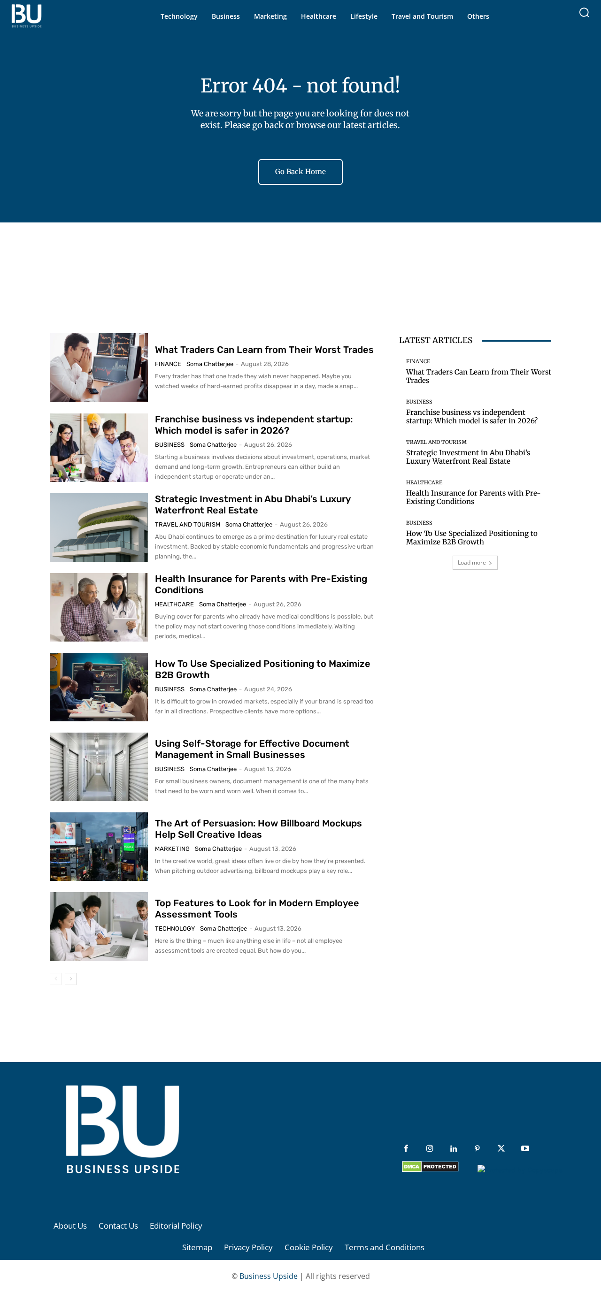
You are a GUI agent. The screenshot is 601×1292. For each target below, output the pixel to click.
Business (170, 445)
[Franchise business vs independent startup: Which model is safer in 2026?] (99, 447)
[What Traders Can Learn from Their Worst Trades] (99, 367)
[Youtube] (525, 1149)
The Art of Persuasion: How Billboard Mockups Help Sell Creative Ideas (258, 829)
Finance (168, 364)
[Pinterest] (477, 1149)
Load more (472, 562)
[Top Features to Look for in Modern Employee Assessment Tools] (99, 926)
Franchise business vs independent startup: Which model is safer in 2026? (254, 424)
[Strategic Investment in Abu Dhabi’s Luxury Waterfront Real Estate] (99, 527)
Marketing (172, 849)
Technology (175, 928)
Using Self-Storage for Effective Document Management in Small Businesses (252, 749)
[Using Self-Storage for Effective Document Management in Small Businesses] (99, 767)
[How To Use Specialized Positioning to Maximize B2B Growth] (99, 687)
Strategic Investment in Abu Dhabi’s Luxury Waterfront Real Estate (253, 504)
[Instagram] (429, 1149)
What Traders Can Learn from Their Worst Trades (264, 349)
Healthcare (174, 604)
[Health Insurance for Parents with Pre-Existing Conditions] (99, 607)
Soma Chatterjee (209, 363)
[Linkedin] (453, 1149)
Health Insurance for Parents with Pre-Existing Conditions (473, 497)
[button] (584, 12)
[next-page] (71, 979)
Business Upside (268, 1276)
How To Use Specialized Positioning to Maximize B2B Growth (472, 537)
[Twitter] (501, 1149)
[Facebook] (406, 1149)
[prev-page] (56, 979)
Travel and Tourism (187, 524)
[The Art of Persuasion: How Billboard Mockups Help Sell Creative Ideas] (99, 846)
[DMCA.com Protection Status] (430, 1170)
